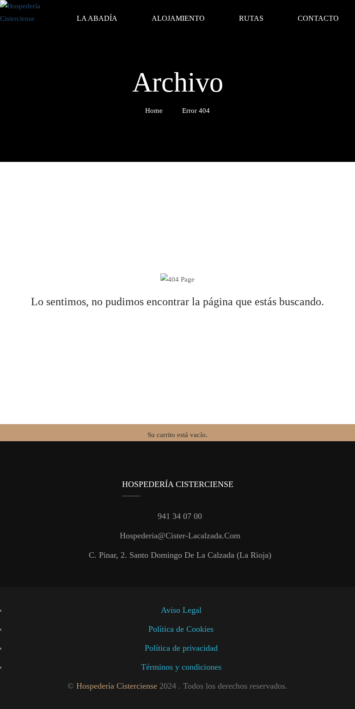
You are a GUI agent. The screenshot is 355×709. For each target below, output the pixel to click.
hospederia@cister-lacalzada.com (180, 535)
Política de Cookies (181, 629)
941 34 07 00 (180, 516)
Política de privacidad (181, 648)
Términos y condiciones (181, 667)
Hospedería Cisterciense (116, 686)
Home (154, 110)
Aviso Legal (181, 610)
